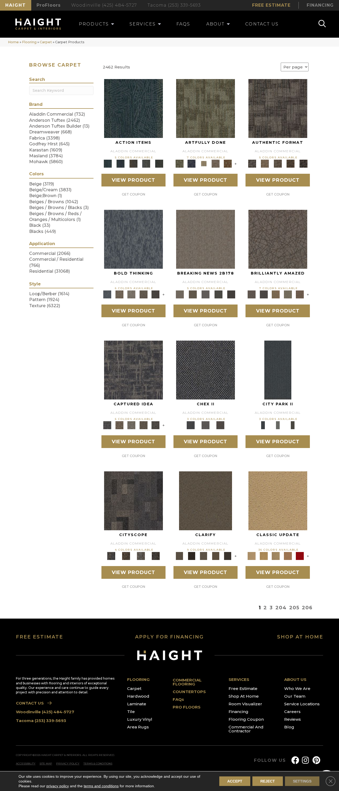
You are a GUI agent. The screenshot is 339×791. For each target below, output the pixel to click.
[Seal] (155, 294)
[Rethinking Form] (290, 163)
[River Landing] (205, 370)
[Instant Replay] (205, 294)
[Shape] (133, 239)
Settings (302, 781)
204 (281, 607)
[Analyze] (191, 556)
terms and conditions (101, 786)
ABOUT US (295, 679)
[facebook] (295, 760)
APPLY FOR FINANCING (169, 637)
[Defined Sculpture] (264, 163)
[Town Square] (205, 425)
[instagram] (305, 760)
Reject (267, 781)
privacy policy (57, 786)
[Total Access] (231, 294)
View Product (133, 180)
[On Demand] (218, 294)
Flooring (29, 42)
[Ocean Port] (120, 163)
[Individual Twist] (277, 163)
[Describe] (203, 556)
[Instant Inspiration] (300, 294)
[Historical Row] (220, 425)
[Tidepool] (133, 108)
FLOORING (138, 679)
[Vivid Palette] (227, 163)
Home (13, 42)
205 (294, 607)
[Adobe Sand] (277, 500)
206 (307, 607)
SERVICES (239, 679)
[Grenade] (119, 294)
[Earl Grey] (146, 163)
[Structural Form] (303, 163)
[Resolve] (205, 500)
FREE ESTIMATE (39, 637)
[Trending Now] (205, 239)
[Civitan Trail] (126, 556)
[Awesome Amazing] (215, 163)
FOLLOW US (270, 760)
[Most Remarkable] (191, 163)
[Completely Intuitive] (275, 294)
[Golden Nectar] (263, 556)
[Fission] (143, 294)
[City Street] (159, 163)
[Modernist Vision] (203, 163)
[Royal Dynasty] (300, 556)
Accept (234, 781)
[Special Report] (192, 294)
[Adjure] (227, 556)
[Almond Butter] (275, 556)
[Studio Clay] (288, 556)
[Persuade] (215, 556)
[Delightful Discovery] (205, 108)
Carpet (46, 42)
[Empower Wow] (288, 294)
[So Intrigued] (277, 239)
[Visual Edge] (277, 108)
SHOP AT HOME (300, 637)
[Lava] (131, 294)
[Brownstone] (133, 163)
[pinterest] (316, 760)
